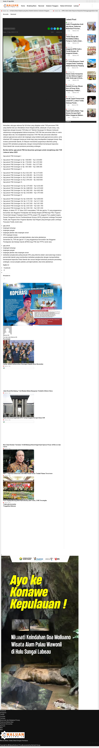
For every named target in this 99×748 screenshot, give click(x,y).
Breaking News (31, 6)
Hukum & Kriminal (66, 6)
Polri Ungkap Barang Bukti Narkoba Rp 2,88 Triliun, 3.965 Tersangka (25, 500)
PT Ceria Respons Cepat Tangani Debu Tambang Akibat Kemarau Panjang (75, 63)
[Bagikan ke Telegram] (60, 28)
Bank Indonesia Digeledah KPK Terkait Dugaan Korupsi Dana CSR (24, 418)
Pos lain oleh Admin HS (10, 337)
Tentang (2, 718)
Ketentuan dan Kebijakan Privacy (10, 720)
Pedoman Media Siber (7, 722)
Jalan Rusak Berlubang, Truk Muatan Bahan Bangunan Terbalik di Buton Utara (28, 391)
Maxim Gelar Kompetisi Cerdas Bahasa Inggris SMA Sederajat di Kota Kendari (74, 76)
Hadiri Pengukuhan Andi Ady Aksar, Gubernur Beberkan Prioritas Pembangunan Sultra (74, 26)
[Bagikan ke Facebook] (51, 28)
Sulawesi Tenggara (52, 6)
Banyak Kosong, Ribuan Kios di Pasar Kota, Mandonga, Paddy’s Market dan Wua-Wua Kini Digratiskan (74, 88)
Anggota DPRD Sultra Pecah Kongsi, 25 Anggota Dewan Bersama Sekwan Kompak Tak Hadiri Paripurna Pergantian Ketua (74, 51)
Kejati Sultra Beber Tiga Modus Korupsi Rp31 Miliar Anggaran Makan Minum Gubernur (74, 113)
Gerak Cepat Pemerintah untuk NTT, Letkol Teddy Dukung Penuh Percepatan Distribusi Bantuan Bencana (75, 101)
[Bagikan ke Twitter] (54, 28)
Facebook (3, 710)
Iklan (1, 727)
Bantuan (2, 726)
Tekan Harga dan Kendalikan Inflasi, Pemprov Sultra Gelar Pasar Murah (74, 39)
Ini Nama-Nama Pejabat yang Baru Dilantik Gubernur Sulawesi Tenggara (29, 10)
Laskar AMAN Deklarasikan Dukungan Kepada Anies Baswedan (23, 364)
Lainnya (76, 6)
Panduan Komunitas (6, 724)
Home (23, 6)
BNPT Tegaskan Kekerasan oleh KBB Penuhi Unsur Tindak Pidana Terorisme (27, 473)
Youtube (2, 716)
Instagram (3, 712)
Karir (1, 729)
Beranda (5, 14)
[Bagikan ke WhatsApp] (57, 28)
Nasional (41, 6)
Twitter (2, 714)
